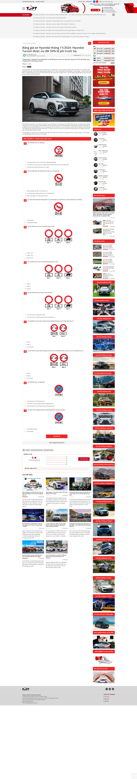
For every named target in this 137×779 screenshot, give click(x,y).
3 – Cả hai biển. (29, 347)
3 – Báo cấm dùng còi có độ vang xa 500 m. (36, 196)
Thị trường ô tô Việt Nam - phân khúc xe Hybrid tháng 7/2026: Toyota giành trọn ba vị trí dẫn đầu (57, 21)
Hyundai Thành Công (36, 450)
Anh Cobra (101, 163)
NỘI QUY (106, 699)
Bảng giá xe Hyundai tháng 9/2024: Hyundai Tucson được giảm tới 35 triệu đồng (109, 231)
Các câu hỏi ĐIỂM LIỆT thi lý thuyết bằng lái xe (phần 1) (108, 261)
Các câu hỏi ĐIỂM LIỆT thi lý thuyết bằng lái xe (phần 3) (108, 246)
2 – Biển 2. (28, 286)
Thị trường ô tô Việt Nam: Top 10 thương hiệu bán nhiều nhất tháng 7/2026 (87, 14)
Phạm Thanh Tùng (103, 150)
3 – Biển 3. (28, 289)
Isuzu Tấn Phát (102, 132)
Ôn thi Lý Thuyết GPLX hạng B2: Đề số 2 (108, 275)
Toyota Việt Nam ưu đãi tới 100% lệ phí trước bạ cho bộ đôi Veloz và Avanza (56, 556)
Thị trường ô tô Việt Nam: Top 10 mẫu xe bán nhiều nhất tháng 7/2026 (50, 14)
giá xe (27, 450)
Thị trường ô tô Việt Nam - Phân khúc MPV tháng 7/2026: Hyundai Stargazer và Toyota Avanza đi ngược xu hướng (61, 36)
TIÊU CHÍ (106, 696)
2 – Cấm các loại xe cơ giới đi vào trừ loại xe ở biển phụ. (40, 317)
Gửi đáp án (56, 436)
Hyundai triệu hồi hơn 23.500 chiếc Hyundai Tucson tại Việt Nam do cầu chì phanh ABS (103, 214)
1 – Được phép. (29, 220)
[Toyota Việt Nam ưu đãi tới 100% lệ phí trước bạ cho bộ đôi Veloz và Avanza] (57, 546)
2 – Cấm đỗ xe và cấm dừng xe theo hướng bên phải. (39, 403)
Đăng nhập (110, 1)
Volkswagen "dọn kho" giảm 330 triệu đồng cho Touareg (56, 492)
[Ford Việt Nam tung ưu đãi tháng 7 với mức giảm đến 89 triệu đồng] (33, 546)
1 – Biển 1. (28, 284)
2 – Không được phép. (31, 222)
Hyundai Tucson (48, 450)
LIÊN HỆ (106, 701)
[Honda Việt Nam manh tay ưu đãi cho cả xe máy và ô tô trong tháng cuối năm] (80, 483)
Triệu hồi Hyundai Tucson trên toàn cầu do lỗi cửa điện (108, 222)
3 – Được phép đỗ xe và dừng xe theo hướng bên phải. (40, 406)
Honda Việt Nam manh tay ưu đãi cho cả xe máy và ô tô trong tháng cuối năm (80, 493)
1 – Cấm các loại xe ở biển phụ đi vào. (35, 315)
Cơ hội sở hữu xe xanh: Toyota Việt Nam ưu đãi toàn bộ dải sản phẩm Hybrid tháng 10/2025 (56, 525)
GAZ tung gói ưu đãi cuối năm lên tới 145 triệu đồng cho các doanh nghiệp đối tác (32, 493)
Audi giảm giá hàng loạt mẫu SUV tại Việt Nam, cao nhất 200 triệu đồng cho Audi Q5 (80, 525)
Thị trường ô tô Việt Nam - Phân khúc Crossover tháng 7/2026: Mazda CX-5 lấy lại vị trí (54, 24)
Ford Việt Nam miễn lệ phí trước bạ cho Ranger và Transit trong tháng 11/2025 (32, 525)
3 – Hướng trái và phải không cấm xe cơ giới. (37, 167)
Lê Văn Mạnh (101, 169)
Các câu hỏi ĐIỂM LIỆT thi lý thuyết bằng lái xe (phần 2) (108, 253)
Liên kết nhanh (109, 694)
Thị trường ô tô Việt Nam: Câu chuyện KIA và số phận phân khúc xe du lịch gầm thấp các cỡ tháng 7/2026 (58, 30)
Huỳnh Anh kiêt (102, 144)
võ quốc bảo (101, 187)
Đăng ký (103, 1)
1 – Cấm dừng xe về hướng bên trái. (34, 401)
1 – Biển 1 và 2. (29, 253)
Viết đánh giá (84, 459)
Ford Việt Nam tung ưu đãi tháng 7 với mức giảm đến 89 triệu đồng (32, 555)
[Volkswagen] (57, 483)
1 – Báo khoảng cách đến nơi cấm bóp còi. (36, 191)
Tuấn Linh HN (101, 181)
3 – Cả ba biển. (29, 378)
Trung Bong (101, 138)
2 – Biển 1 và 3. (29, 255)
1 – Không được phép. (31, 429)
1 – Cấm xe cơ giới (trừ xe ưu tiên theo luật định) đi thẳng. (40, 162)
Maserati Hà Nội (102, 158)
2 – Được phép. (29, 431)
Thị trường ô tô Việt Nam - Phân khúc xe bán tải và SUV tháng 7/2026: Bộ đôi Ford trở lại (54, 27)
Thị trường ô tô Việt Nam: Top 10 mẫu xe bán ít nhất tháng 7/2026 (49, 17)
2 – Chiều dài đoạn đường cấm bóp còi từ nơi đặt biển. (39, 193)
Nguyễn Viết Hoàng (31, 54)
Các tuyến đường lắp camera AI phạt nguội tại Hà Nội (108, 268)
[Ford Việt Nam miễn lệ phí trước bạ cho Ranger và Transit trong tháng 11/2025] (33, 515)
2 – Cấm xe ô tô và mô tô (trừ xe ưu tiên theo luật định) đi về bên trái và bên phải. (47, 164)
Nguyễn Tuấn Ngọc (103, 175)
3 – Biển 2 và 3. (29, 258)
